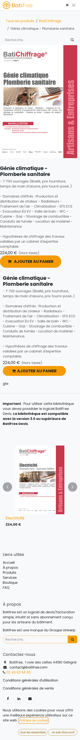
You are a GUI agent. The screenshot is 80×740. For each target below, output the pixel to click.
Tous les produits (20, 21)
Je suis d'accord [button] (62, 732)
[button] (30, 261)
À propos (10, 567)
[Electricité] (40, 480)
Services (10, 577)
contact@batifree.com (28, 667)
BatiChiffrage (50, 21)
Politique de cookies (33, 720)
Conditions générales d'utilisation (30, 680)
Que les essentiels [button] (33, 732)
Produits (9, 572)
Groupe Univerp (62, 630)
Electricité (15, 518)
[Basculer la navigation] (73, 5)
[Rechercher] (72, 40)
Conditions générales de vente (28, 688)
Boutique (10, 582)
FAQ (6, 587)
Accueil (9, 562)
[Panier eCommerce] (67, 5)
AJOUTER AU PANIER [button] (37, 371)
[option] (40, 487)
